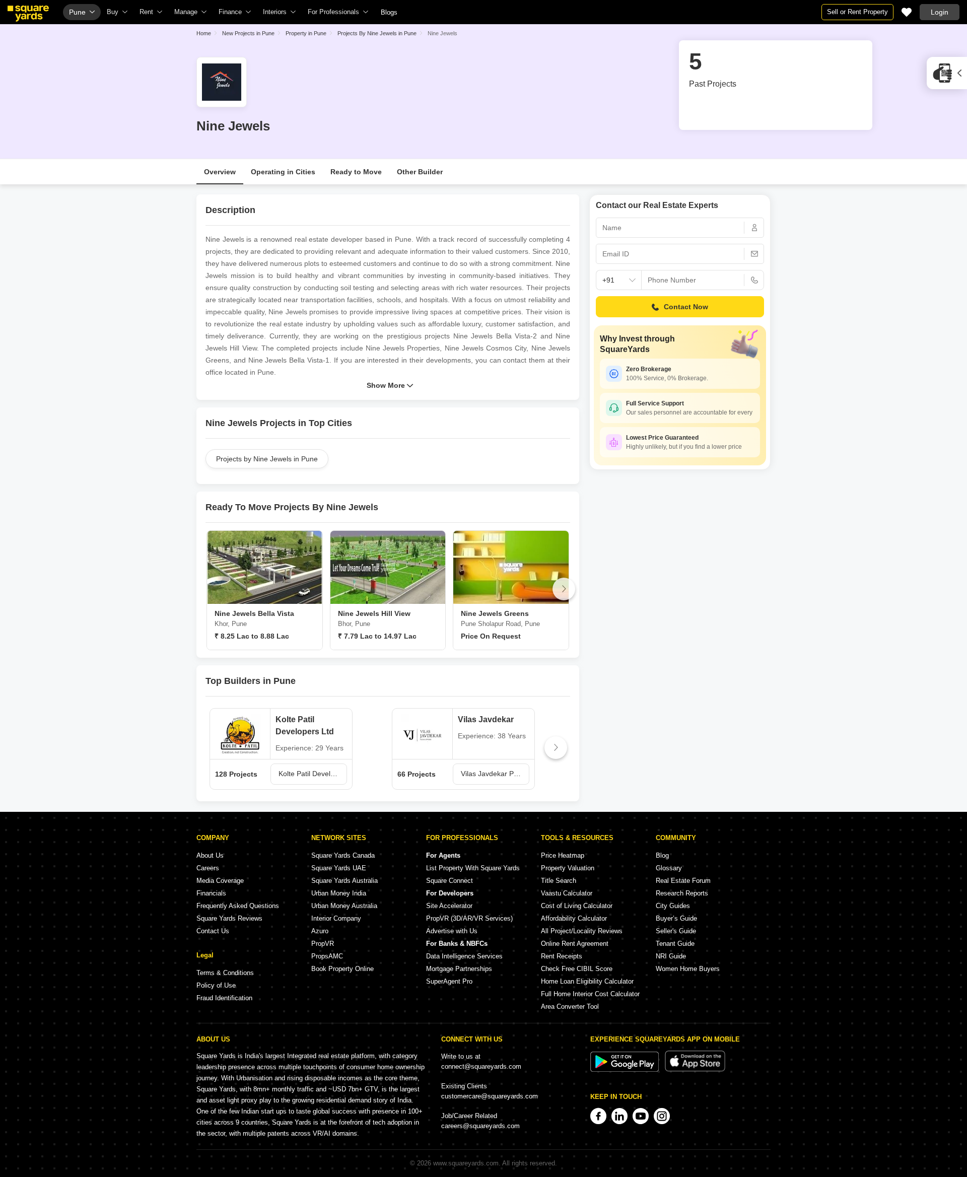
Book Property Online (342, 969)
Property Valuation (567, 868)
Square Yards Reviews (229, 918)
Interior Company (336, 918)
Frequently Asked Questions (237, 906)
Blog (662, 855)
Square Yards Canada (343, 855)
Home (203, 33)
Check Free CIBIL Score (576, 969)
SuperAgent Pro (449, 981)
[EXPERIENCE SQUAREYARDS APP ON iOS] (695, 1069)
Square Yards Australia (344, 880)
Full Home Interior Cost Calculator (590, 994)
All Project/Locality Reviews (582, 931)
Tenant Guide (675, 943)
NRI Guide (671, 956)
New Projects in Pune (248, 33)
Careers (207, 868)
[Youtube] (641, 1116)
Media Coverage (220, 880)
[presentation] (211, 589)
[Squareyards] (28, 14)
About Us (210, 855)
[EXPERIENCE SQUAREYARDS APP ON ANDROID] (625, 1069)
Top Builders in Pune (250, 681)
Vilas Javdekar (486, 719)
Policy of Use (216, 985)
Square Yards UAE (338, 868)
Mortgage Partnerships (459, 969)
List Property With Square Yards (473, 868)
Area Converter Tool (570, 1006)
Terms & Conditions (225, 973)
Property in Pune (306, 33)
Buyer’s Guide (676, 918)
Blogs (389, 12)
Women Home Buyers (688, 969)
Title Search (558, 880)
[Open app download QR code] (947, 73)
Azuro (319, 931)
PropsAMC (327, 956)
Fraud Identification (224, 998)
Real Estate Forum (683, 880)
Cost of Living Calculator (576, 906)
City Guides (673, 906)
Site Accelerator (449, 906)
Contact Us (212, 931)
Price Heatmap (562, 855)
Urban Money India (338, 893)
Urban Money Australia (344, 906)
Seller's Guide (676, 931)
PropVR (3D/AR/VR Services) (469, 918)
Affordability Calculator (574, 918)
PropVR (322, 943)
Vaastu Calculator (566, 893)
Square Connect (449, 880)
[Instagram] (662, 1116)
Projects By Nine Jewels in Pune (377, 33)
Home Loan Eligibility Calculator (587, 981)
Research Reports (682, 893)
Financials (211, 893)
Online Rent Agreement (574, 943)
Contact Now (686, 307)
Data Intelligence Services (464, 956)
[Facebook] (598, 1116)
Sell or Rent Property (857, 12)
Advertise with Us (451, 931)
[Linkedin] (619, 1116)
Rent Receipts (561, 956)
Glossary (669, 868)
